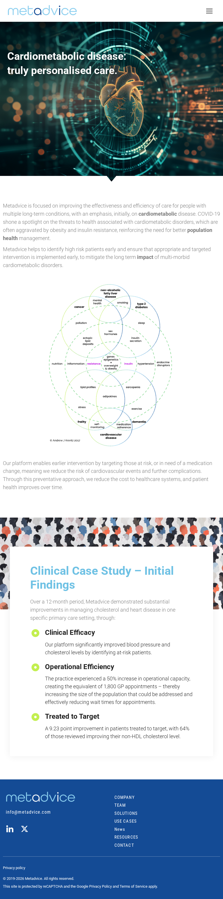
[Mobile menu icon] (209, 11)
